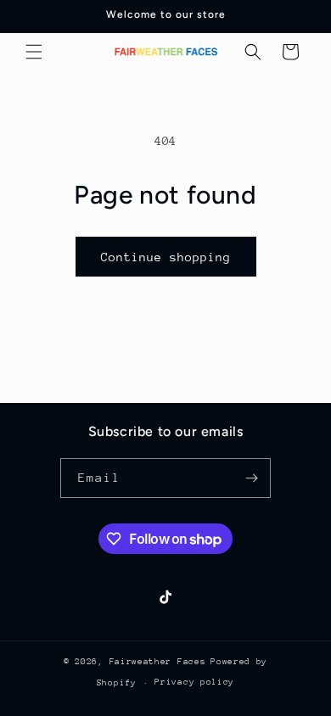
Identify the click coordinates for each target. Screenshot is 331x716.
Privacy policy (194, 682)
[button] (34, 51)
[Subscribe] (251, 478)
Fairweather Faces (157, 662)
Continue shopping (166, 257)
